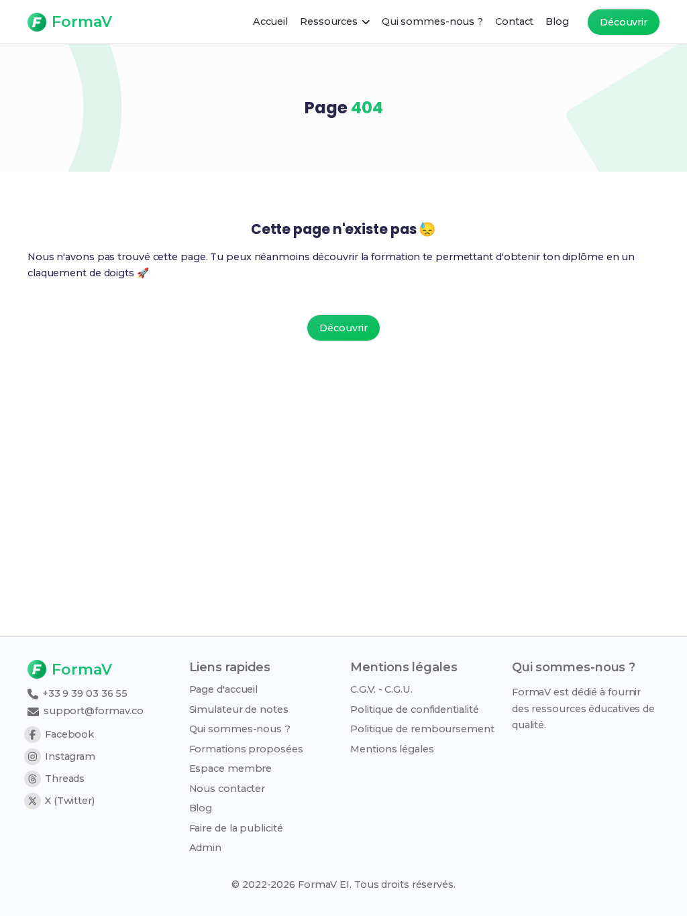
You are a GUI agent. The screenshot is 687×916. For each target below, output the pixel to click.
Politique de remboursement (422, 729)
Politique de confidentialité (414, 709)
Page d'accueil (223, 689)
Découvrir (623, 22)
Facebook (69, 734)
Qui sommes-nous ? (239, 729)
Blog (201, 808)
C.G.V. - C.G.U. (381, 689)
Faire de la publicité (236, 828)
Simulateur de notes (238, 709)
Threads (65, 778)
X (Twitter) (70, 801)
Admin (205, 848)
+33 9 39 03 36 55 (83, 693)
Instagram (70, 756)
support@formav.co (92, 711)
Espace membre (230, 768)
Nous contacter (227, 789)
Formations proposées (246, 749)
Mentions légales (391, 749)
